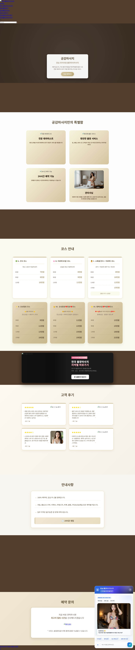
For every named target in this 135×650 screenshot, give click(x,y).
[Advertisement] (67, 97)
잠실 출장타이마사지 (6, 6)
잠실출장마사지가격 (6, 17)
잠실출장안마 (4, 8)
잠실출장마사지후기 (6, 15)
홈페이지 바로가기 (81, 377)
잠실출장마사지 (5, 10)
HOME (2, 3)
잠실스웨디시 (4, 13)
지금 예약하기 (67, 74)
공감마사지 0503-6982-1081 (9, 646)
